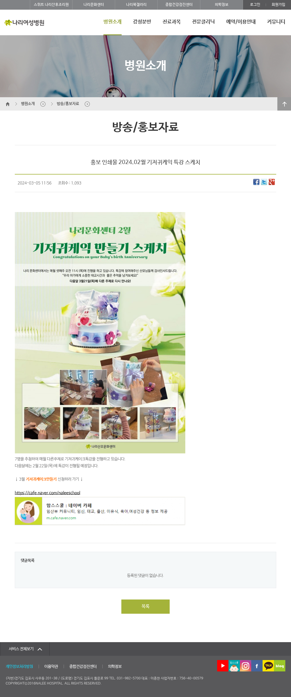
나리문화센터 (94, 5)
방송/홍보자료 (68, 103)
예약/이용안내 (241, 22)
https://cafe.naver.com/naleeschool (47, 493)
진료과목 (172, 22)
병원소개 (112, 22)
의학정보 (221, 5)
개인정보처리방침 (19, 666)
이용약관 (51, 666)
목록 (145, 606)
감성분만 (142, 22)
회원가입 (278, 5)
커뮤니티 (276, 22)
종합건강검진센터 (179, 5)
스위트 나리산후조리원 (51, 5)
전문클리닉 (203, 22)
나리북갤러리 (136, 5)
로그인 (255, 5)
